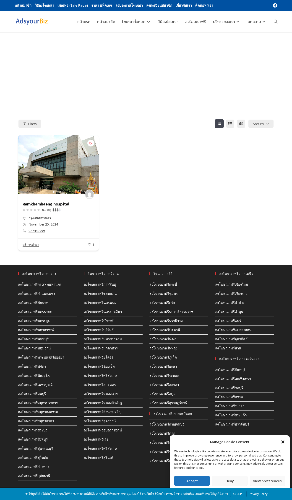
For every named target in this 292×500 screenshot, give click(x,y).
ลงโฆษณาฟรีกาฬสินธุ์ (100, 284)
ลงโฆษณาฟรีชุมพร (163, 293)
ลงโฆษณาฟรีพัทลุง (163, 348)
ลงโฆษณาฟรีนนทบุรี (33, 339)
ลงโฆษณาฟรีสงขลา (164, 384)
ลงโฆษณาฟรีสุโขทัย (33, 457)
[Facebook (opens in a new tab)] (274, 5)
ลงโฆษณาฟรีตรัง (162, 302)
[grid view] (219, 123)
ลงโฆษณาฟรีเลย (96, 439)
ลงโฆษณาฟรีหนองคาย (101, 393)
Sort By (258, 124)
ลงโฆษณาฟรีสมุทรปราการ (38, 402)
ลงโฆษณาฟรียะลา (163, 366)
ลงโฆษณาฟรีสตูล (162, 393)
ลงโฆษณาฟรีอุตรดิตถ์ (231, 339)
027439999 (37, 231)
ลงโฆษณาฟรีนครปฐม (34, 320)
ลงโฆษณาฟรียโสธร (98, 357)
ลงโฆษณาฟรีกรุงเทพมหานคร (40, 284)
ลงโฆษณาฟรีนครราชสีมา (103, 311)
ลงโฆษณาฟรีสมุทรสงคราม (38, 412)
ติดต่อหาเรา (204, 5)
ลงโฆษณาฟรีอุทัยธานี (34, 475)
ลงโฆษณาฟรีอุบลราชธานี (103, 430)
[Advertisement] (146, 67)
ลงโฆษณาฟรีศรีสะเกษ (100, 375)
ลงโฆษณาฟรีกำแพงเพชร (36, 293)
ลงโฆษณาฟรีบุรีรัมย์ (99, 330)
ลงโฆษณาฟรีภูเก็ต (163, 357)
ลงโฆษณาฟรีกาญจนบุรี (166, 424)
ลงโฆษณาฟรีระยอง (229, 406)
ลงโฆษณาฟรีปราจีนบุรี (232, 424)
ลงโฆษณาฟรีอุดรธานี (100, 421)
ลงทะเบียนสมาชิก (159, 5)
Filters (32, 124)
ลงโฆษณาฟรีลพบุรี (32, 393)
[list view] (230, 123)
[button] (283, 442)
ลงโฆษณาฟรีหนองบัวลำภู (103, 402)
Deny (230, 481)
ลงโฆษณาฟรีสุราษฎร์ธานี (168, 402)
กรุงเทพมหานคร (40, 218)
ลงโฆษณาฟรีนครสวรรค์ (36, 330)
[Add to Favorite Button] (90, 143)
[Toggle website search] (275, 21)
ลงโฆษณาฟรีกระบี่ (163, 284)
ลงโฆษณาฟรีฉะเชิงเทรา (233, 378)
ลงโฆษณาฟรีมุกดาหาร (101, 348)
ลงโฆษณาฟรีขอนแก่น (100, 293)
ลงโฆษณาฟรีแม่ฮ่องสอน (233, 330)
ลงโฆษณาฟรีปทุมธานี (34, 348)
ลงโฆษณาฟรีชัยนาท (33, 302)
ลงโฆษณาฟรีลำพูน (229, 311)
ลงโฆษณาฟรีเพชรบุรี (165, 460)
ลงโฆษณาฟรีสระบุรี (32, 430)
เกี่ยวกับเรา (184, 5)
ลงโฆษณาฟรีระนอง (164, 375)
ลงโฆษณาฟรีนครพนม (100, 302)
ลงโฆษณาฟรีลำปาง (229, 302)
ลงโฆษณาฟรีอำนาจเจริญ (102, 412)
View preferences (267, 481)
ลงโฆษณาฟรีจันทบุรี (230, 369)
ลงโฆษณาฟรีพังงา (162, 339)
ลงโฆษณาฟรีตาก (162, 433)
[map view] (241, 123)
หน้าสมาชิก (23, 5)
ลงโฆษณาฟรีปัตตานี (164, 330)
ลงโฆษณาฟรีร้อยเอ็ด (99, 366)
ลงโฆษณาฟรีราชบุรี (164, 451)
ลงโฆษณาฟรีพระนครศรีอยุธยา (41, 357)
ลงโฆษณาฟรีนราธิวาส (166, 320)
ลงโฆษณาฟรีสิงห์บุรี (33, 439)
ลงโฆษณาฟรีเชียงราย (231, 293)
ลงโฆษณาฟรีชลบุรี (229, 387)
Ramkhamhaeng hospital (46, 204)
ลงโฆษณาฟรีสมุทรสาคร (36, 421)
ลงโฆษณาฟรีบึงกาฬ (98, 320)
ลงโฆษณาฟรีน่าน (228, 348)
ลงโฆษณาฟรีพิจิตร (32, 366)
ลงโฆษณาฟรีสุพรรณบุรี (35, 448)
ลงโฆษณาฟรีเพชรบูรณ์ (35, 384)
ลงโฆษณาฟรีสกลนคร (100, 384)
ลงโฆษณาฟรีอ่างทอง (33, 466)
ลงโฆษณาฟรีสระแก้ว (231, 415)
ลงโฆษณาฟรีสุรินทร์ (99, 457)
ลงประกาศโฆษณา (129, 5)
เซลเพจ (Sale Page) (72, 5)
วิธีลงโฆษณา (44, 5)
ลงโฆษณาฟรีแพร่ (228, 320)
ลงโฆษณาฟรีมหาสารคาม (103, 339)
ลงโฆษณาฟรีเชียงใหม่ (231, 284)
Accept (192, 481)
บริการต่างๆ (31, 244)
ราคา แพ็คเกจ (101, 5)
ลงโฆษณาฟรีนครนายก (35, 311)
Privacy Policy (258, 494)
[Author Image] (89, 194)
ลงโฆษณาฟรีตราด (229, 397)
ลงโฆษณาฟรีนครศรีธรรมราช (171, 311)
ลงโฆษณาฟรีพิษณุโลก (34, 375)
